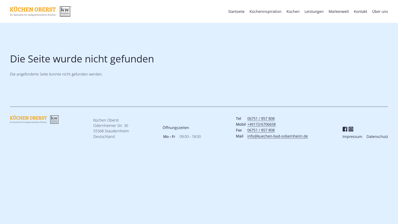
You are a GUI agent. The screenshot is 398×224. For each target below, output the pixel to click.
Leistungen (314, 11)
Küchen (293, 11)
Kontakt (360, 11)
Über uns (380, 11)
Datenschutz (377, 136)
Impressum (352, 136)
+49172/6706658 (261, 124)
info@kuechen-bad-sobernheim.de (277, 136)
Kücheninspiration (266, 11)
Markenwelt (339, 11)
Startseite (236, 11)
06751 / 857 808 (261, 118)
